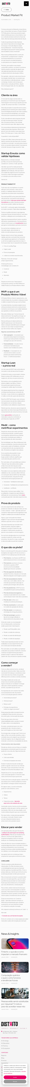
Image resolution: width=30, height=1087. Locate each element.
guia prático (8, 415)
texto (23, 495)
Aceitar (15, 1077)
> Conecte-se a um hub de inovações (12, 916)
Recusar (15, 1081)
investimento (19, 223)
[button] (26, 3)
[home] (5, 4)
